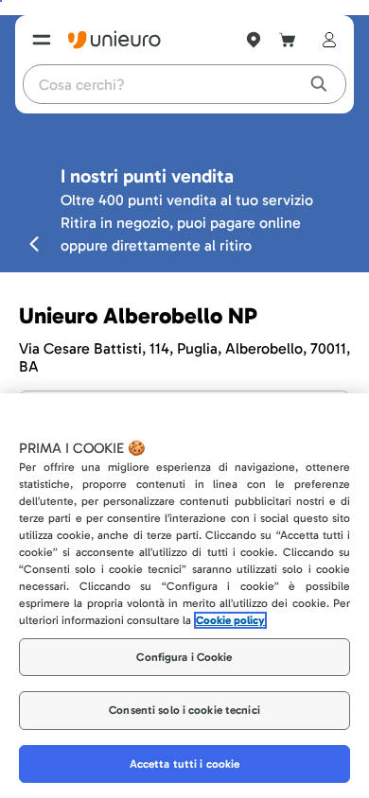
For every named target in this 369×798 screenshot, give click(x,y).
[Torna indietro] (34, 243)
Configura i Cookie (184, 657)
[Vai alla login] (325, 39)
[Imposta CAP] (253, 39)
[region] (184, 595)
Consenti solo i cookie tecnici (184, 710)
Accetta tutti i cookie (185, 764)
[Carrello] (287, 39)
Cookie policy (230, 620)
